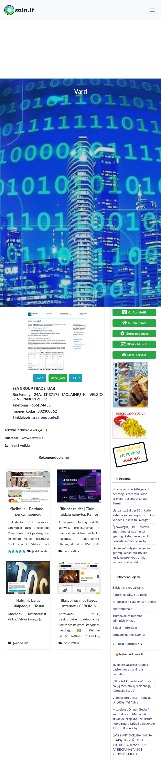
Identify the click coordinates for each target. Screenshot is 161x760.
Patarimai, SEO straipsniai (130, 594)
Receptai (125, 478)
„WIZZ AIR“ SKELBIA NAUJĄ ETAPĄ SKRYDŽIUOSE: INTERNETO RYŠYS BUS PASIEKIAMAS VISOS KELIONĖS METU (132, 745)
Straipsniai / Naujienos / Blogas (134, 601)
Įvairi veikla (40, 551)
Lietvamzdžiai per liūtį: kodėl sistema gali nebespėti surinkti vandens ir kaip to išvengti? (133, 515)
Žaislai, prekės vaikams (128, 587)
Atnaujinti (58, 378)
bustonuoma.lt (123, 608)
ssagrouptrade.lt (45, 417)
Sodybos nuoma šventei (129, 634)
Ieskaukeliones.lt (131, 654)
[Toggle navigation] (152, 10)
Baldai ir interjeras (125, 627)
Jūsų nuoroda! (127, 643)
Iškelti (40, 378)
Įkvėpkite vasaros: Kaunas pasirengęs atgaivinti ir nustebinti (130, 669)
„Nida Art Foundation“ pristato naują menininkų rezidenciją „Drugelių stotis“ (134, 686)
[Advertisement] (80, 49)
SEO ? (75, 378)
